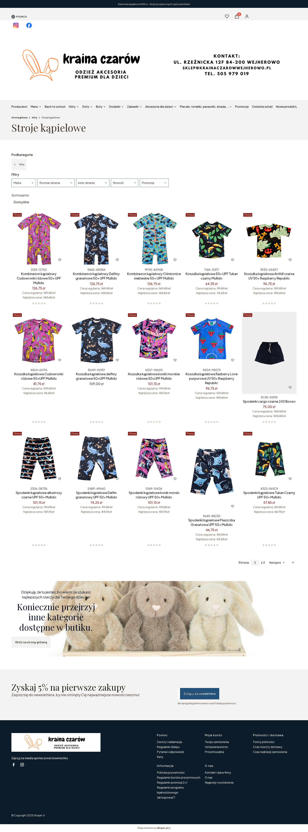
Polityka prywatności (170, 772)
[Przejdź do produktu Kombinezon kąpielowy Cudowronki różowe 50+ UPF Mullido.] (38, 239)
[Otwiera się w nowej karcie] (15, 25)
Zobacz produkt (33, 259)
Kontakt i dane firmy (218, 772)
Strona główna (19, 117)
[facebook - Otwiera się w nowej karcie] (13, 764)
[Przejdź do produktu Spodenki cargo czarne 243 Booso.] (269, 353)
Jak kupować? (166, 797)
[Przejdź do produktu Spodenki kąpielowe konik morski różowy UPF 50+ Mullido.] (154, 457)
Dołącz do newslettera (199, 693)
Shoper (38, 815)
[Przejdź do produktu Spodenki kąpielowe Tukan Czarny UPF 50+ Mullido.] (269, 457)
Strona (243, 562)
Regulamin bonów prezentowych (178, 777)
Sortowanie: (20, 195)
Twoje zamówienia (217, 742)
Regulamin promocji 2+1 (172, 782)
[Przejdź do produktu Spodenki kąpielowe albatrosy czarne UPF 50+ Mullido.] (38, 457)
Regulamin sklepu (168, 747)
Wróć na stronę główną (31, 642)
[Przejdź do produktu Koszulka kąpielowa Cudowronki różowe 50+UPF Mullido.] (38, 339)
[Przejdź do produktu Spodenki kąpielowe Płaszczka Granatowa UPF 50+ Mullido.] (211, 471)
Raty (160, 757)
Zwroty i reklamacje (169, 742)
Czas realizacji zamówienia (270, 752)
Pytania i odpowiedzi (170, 752)
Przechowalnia (214, 752)
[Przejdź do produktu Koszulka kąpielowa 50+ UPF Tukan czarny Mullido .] (211, 239)
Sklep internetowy (152, 828)
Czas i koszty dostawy (267, 747)
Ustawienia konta (216, 747)
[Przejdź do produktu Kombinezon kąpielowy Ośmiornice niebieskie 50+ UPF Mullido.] (154, 239)
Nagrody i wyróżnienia (219, 782)
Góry (34, 117)
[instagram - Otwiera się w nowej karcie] (22, 764)
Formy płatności (263, 742)
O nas (208, 777)
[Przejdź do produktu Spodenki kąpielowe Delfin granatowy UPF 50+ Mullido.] (96, 457)
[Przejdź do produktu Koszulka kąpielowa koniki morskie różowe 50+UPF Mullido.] (154, 339)
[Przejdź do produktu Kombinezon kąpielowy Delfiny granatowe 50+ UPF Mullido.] (96, 239)
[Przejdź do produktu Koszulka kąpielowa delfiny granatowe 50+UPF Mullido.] (96, 339)
